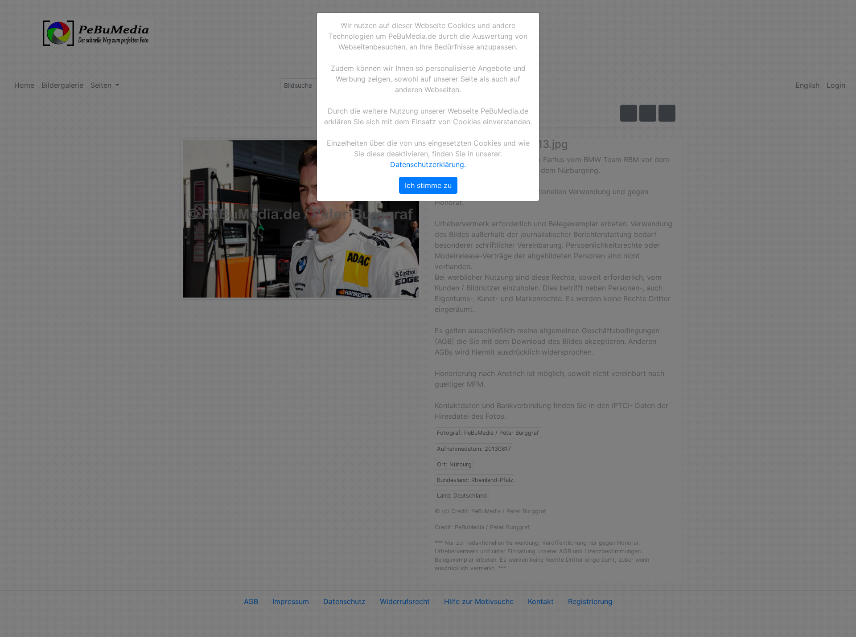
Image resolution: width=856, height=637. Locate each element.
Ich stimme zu (428, 185)
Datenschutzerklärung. (428, 164)
